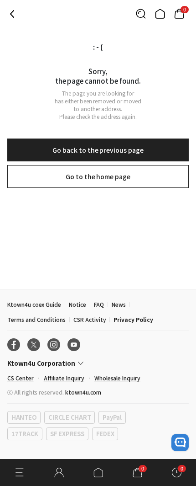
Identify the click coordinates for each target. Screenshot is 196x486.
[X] (33, 344)
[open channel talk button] (180, 442)
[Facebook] (13, 344)
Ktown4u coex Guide (34, 304)
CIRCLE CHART (69, 417)
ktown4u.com (83, 392)
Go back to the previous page (97, 150)
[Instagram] (53, 344)
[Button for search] (141, 14)
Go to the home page (98, 176)
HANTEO (23, 417)
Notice (77, 304)
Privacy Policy (133, 319)
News (119, 304)
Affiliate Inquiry (64, 378)
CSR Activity (89, 319)
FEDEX (105, 433)
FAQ (99, 304)
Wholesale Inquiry (117, 378)
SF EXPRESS (67, 433)
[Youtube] (73, 344)
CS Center (20, 378)
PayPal (112, 417)
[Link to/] (160, 14)
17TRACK (24, 433)
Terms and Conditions (36, 319)
